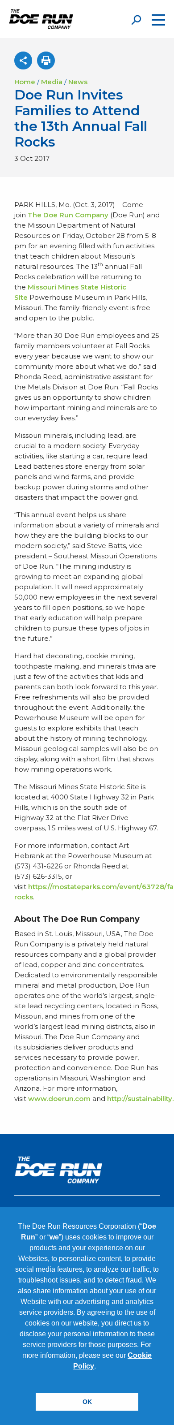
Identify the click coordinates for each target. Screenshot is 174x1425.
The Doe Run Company (68, 215)
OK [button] (87, 1401)
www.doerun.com (59, 1098)
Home (24, 82)
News (77, 82)
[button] (99, 1366)
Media (51, 82)
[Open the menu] (158, 20)
